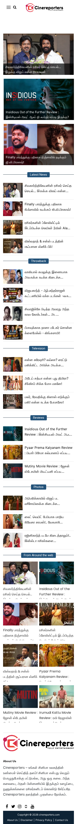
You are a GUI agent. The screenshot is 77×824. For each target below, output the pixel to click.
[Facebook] (6, 806)
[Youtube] (32, 806)
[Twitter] (13, 806)
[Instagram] (19, 806)
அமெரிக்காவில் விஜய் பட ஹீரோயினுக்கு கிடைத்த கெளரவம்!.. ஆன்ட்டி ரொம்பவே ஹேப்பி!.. (45, 501)
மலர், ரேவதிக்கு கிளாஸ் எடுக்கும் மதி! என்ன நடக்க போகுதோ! (47, 399)
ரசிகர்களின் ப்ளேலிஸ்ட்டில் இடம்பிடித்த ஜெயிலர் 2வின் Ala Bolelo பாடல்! (46, 226)
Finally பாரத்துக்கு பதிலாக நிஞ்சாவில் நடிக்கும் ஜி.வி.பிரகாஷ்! (48, 207)
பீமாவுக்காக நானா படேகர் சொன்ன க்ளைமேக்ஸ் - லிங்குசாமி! (48, 330)
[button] (8, 7)
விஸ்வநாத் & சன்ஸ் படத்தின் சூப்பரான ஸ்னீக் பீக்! (44, 244)
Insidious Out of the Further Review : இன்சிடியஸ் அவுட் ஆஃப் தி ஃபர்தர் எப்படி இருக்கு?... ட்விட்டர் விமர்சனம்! (38, 117)
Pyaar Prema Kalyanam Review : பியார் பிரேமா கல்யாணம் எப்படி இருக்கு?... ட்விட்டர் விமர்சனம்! (48, 451)
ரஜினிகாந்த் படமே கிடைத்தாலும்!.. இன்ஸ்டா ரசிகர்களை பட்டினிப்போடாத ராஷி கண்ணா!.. (48, 538)
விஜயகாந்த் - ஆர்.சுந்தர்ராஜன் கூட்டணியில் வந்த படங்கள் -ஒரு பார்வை (47, 293)
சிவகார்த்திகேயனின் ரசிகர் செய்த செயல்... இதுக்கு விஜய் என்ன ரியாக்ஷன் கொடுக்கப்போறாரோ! (33, 72)
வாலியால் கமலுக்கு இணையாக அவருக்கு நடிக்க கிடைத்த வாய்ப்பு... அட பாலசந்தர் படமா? (46, 275)
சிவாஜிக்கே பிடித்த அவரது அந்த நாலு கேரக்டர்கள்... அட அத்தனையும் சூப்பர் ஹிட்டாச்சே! (47, 312)
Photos (39, 487)
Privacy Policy (44, 820)
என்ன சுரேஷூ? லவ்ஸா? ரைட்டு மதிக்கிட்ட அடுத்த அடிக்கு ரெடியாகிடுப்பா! (46, 363)
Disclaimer (27, 820)
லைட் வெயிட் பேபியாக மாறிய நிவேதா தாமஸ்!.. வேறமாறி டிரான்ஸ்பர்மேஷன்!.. (44, 520)
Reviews (38, 418)
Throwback (38, 261)
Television (38, 348)
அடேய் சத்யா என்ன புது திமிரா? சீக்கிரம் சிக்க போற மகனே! (46, 381)
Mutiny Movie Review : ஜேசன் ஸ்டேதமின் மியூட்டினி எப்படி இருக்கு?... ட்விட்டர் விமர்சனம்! (47, 469)
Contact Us (61, 820)
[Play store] (26, 806)
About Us (9, 761)
